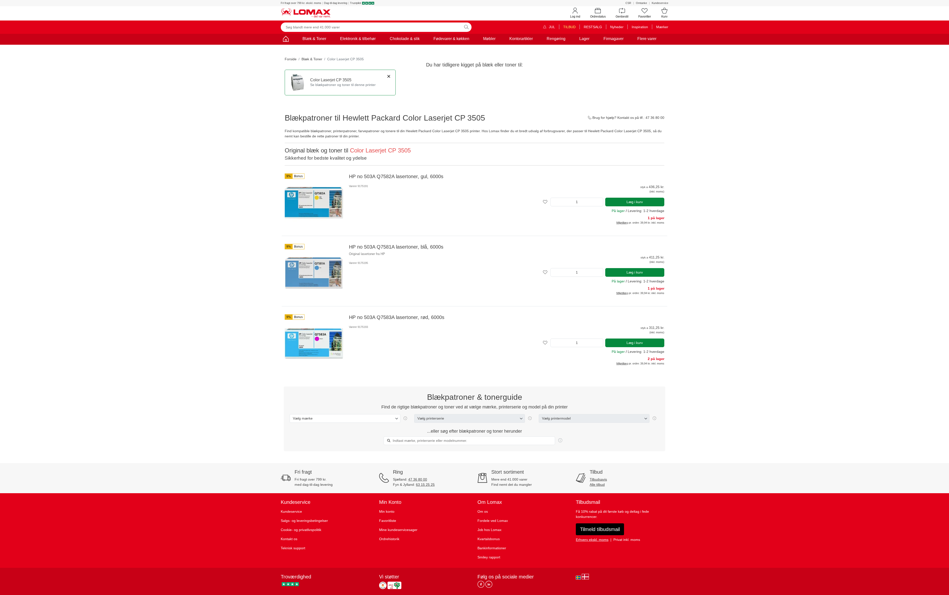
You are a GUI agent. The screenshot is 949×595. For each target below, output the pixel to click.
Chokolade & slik (405, 39)
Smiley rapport (488, 557)
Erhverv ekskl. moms (592, 540)
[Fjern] (388, 76)
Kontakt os (289, 539)
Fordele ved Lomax (492, 521)
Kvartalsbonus (488, 539)
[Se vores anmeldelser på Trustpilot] (290, 584)
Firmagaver (614, 39)
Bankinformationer (491, 548)
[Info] (560, 440)
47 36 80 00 (417, 479)
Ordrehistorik (389, 539)
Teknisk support (293, 548)
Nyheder (617, 27)
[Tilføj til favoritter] (545, 202)
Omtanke (641, 2)
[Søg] (466, 27)
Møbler (489, 39)
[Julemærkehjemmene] (383, 585)
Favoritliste (387, 521)
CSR (628, 2)
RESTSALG (593, 27)
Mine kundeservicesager (398, 530)
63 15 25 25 (425, 485)
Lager (584, 39)
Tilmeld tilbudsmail (600, 529)
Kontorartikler (521, 39)
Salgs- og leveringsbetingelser (304, 521)
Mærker (662, 27)
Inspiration (640, 27)
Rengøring (556, 39)
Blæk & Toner (314, 39)
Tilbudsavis (598, 479)
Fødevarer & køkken (451, 39)
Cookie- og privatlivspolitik (301, 530)
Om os (482, 511)
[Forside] (286, 40)
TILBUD (569, 27)
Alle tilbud (597, 485)
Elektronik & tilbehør (358, 39)
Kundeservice (660, 2)
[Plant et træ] (394, 585)
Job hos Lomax (489, 530)
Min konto (386, 511)
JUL (551, 27)
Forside (291, 59)
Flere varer (646, 39)
